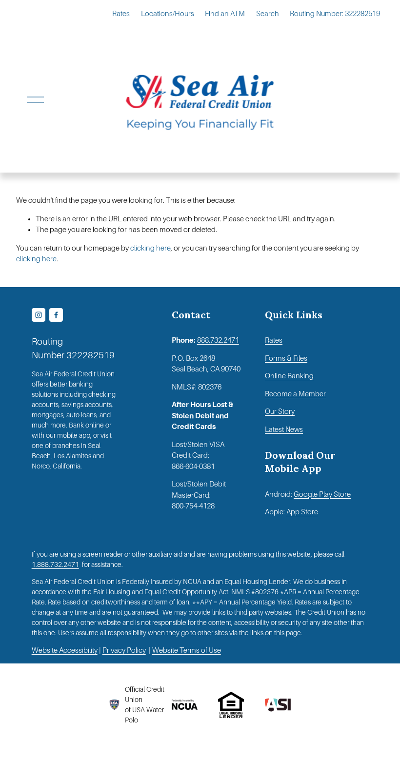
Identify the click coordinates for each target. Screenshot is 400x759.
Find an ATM (225, 14)
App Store (302, 512)
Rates (121, 14)
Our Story (280, 411)
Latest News (284, 429)
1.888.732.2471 (55, 564)
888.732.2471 (218, 340)
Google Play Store (322, 494)
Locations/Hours (167, 14)
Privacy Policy (124, 650)
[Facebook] (56, 315)
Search (267, 14)
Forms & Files (286, 358)
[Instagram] (38, 315)
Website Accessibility (65, 650)
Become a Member (295, 394)
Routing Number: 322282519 (335, 14)
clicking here (150, 248)
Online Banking (289, 376)
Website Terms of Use (186, 650)
